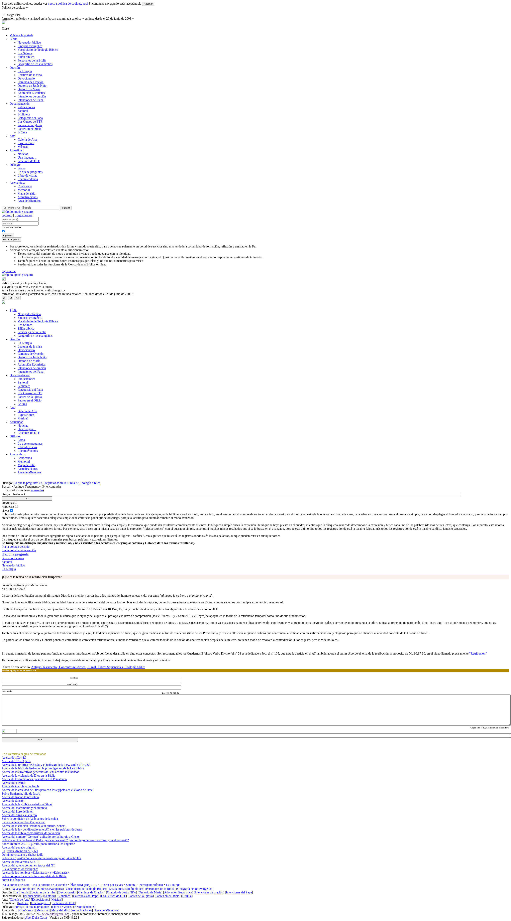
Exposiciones (26, 143)
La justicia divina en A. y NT (20, 851)
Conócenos (25, 186)
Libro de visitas (27, 175)
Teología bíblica (90, 483)
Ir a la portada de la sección (19, 550)
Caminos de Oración (31, 82)
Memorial (24, 190)
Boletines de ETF (29, 161)
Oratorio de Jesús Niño (32, 85)
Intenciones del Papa (31, 100)
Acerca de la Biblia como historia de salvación (31, 833)
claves (5, 510)
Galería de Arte (27, 139)
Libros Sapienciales (110, 667)
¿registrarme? (23, 215)
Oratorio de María (29, 89)
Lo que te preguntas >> (28, 483)
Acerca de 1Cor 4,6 (14, 757)
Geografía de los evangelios (35, 64)
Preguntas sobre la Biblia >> (61, 483)
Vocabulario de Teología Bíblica (38, 49)
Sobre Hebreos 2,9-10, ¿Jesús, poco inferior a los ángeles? (38, 843)
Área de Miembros (29, 200)
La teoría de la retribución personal (23, 822)
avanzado (37, 490)
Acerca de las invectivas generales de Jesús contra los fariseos (40, 772)
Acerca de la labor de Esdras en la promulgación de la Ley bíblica (43, 768)
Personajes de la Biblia (32, 60)
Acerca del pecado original (18, 847)
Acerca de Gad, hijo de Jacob (20, 786)
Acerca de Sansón (13, 800)
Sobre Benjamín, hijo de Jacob (21, 793)
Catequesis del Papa (30, 118)
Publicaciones (26, 107)
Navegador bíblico (29, 42)
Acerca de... (17, 182)
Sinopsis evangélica (30, 46)
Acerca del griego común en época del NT (28, 865)
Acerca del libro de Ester (17, 811)
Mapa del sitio (26, 193)
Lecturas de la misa (30, 75)
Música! (23, 146)
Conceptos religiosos (72, 667)
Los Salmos (25, 53)
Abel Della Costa (36, 917)
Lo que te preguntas (30, 172)
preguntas (8, 502)
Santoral (23, 110)
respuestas (8, 506)
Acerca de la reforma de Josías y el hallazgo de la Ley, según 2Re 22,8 (46, 764)
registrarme (9, 271)
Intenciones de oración (32, 96)
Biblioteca (24, 114)
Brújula (22, 132)
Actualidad (16, 150)
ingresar (7, 215)
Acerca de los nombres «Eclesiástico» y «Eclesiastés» (35, 872)
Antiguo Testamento (44, 667)
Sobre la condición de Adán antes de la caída (30, 818)
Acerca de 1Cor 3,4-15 (16, 761)
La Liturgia (25, 71)
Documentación (20, 103)
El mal (92, 667)
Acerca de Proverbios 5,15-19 (20, 861)
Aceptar (148, 3)
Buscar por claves (13, 558)
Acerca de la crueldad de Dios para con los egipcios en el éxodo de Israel (47, 790)
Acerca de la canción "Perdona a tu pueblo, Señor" (34, 826)
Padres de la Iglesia (30, 125)
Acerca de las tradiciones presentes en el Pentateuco (34, 779)
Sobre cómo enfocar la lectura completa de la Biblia (34, 876)
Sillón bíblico (26, 57)
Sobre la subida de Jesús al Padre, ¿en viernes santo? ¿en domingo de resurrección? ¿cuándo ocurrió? (65, 840)
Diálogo (15, 164)
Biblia (13, 39)
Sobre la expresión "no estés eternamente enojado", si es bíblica (41, 858)
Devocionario (26, 78)
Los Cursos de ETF (30, 121)
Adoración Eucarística (32, 92)
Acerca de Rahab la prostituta (20, 797)
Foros (21, 168)
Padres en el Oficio (30, 128)
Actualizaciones (28, 197)
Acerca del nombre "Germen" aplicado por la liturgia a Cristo (40, 836)
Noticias (23, 154)
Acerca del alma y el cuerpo (19, 815)
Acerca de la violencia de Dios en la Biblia (28, 775)
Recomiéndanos (28, 179)
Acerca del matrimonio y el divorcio (24, 808)
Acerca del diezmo (13, 782)
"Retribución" (478, 653)
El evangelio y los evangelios (20, 869)
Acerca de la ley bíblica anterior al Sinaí (27, 804)
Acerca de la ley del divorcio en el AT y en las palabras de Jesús (42, 829)
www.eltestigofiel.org (55, 914)
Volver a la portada (21, 35)
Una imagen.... (27, 157)
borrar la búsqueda (13, 879)
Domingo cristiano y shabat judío (22, 854)
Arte (12, 136)
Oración (15, 67)
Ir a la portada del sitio (16, 546)
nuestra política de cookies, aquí (68, 3)
